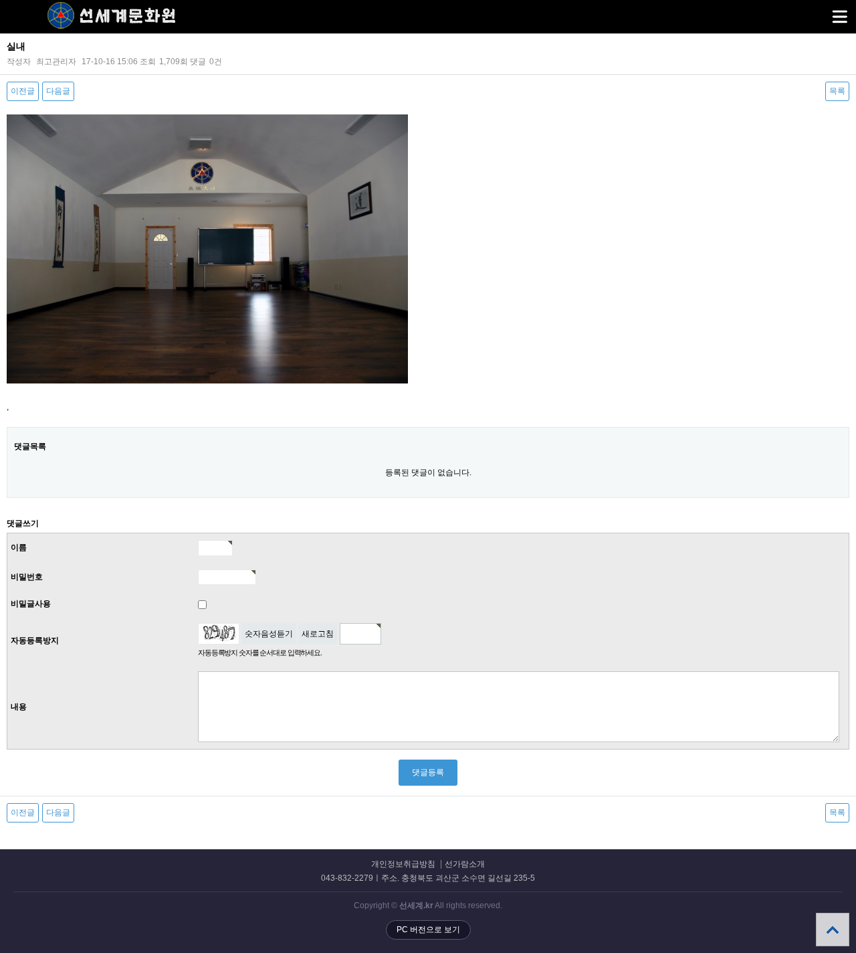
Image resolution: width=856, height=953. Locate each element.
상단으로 (832, 929)
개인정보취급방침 (403, 864)
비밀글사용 (31, 603)
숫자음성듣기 (269, 633)
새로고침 (318, 633)
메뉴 (839, 16)
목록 (837, 91)
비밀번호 (27, 577)
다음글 (58, 91)
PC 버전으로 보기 (428, 929)
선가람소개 (465, 864)
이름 (19, 547)
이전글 (23, 91)
